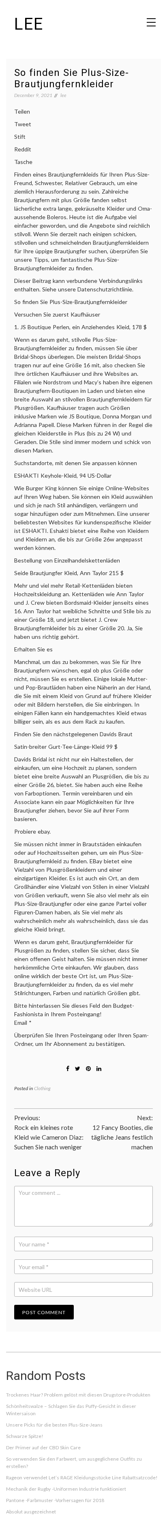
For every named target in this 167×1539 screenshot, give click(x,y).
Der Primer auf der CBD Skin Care (43, 1447)
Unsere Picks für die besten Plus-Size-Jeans (54, 1425)
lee (28, 24)
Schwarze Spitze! (24, 1436)
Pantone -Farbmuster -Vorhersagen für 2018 (55, 1500)
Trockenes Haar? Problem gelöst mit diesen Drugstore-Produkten (78, 1395)
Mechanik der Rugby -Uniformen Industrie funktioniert (66, 1489)
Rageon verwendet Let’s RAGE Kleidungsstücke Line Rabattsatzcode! (82, 1477)
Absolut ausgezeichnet (31, 1512)
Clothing (42, 1088)
